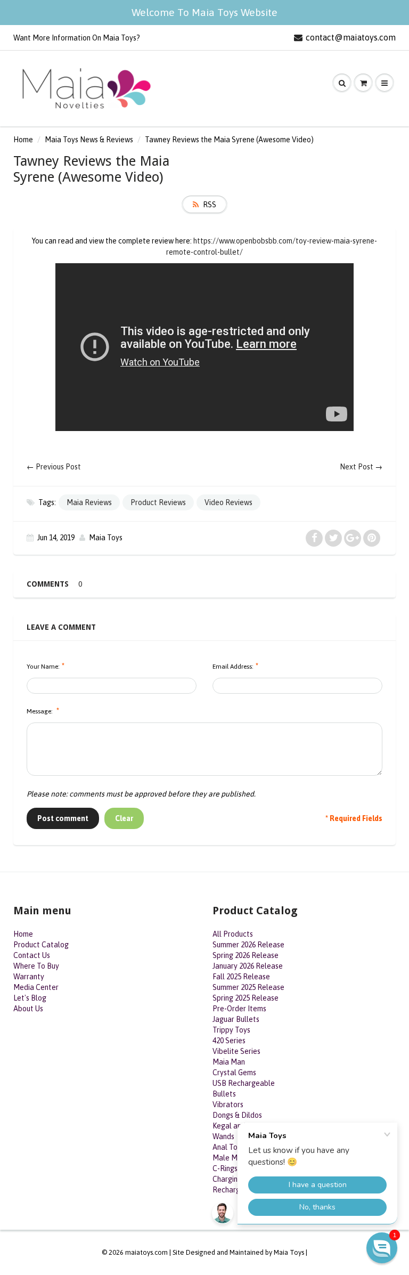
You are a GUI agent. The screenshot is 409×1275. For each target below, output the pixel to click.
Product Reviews (158, 502)
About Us (28, 1008)
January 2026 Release (247, 966)
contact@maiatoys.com (351, 37)
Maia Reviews (89, 502)
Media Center (36, 987)
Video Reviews (228, 502)
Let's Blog (29, 998)
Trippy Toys (231, 1030)
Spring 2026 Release (245, 955)
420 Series (229, 1040)
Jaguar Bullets (235, 1019)
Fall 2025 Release (241, 976)
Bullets (224, 1094)
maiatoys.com (146, 1252)
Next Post (356, 466)
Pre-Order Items (239, 1008)
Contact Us (31, 955)
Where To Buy (36, 966)
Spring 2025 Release (245, 998)
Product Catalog (41, 944)
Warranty (28, 976)
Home (23, 139)
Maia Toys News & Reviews (89, 139)
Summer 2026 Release (248, 944)
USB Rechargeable (243, 1083)
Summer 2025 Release (248, 987)
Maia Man (228, 1062)
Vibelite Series (236, 1051)
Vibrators (227, 1104)
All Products (232, 934)
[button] (381, 1247)
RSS (209, 204)
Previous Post (58, 466)
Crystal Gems (234, 1072)
